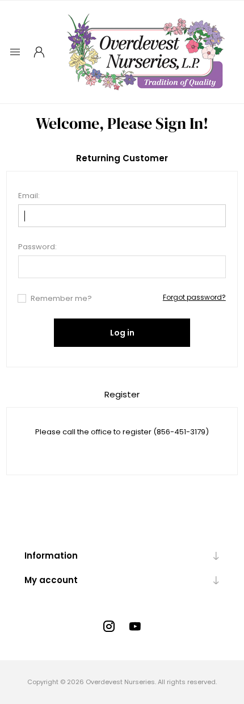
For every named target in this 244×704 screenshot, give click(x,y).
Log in (122, 332)
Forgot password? (194, 297)
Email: (29, 195)
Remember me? (61, 298)
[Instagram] (109, 626)
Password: (37, 246)
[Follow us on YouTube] (135, 626)
